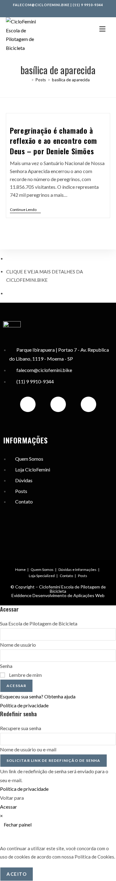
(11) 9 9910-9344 (88, 5)
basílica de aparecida (71, 79)
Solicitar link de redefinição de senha (53, 760)
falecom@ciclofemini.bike (41, 5)
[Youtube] (88, 404)
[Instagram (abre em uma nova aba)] (59, 11)
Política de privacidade (24, 705)
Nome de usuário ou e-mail (28, 749)
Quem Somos (42, 569)
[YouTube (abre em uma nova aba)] (64, 11)
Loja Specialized (42, 575)
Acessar (16, 685)
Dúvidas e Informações (77, 569)
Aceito (16, 874)
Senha (6, 666)
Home (20, 569)
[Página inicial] (27, 79)
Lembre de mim (25, 675)
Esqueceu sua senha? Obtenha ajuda (37, 696)
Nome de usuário (18, 645)
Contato (66, 575)
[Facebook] (58, 404)
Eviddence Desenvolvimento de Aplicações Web (58, 595)
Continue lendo (25, 210)
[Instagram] (28, 404)
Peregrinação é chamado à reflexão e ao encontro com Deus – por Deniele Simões (53, 140)
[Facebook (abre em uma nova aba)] (52, 11)
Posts (82, 575)
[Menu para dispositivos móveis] (102, 28)
